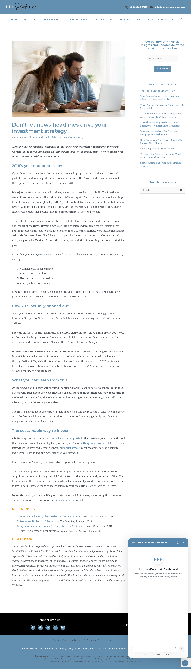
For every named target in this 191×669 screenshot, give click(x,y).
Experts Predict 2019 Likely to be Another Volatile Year (51, 516)
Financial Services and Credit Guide (38, 648)
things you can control (96, 443)
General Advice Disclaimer (122, 648)
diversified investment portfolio (65, 438)
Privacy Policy (66, 648)
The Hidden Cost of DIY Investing (157, 90)
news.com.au (45, 254)
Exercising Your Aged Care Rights (157, 148)
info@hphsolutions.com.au (170, 7)
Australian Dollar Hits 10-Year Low (39, 521)
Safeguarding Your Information (91, 648)
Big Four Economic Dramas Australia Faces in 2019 (48, 526)
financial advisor (70, 448)
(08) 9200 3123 (138, 7)
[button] (37, 19)
